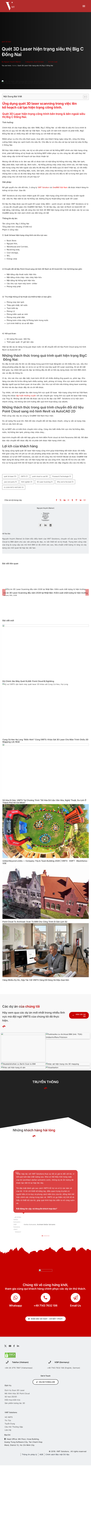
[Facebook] (56, 500)
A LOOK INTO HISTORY (14, 487)
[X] (60, 500)
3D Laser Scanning (45, 482)
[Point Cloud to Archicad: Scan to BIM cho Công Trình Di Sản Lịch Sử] (45, 892)
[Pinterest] (76, 500)
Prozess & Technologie (61, 476)
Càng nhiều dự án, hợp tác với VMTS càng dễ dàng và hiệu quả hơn (35, 980)
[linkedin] (45, 525)
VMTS (24, 476)
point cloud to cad (40, 476)
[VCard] (51, 525)
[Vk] (80, 500)
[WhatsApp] (68, 500)
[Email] (85, 500)
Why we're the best (65, 482)
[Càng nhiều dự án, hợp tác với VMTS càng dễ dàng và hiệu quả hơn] (45, 950)
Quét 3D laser (39, 62)
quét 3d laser (6, 41)
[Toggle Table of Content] (83, 97)
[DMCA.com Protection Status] (10, 1354)
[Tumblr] (72, 500)
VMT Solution (43, 187)
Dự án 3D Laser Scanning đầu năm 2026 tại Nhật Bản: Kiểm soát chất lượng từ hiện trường (45, 593)
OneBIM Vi (56, 187)
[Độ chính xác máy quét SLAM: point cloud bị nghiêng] (45, 651)
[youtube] (10, 1346)
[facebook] (40, 525)
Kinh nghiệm (26, 482)
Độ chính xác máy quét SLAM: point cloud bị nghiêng (28, 681)
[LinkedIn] (65, 500)
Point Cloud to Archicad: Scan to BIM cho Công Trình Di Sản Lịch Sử (34, 921)
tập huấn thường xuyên (26, 395)
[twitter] (5, 1346)
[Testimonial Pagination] (42, 1235)
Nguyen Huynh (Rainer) (12, 62)
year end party (10, 482)
